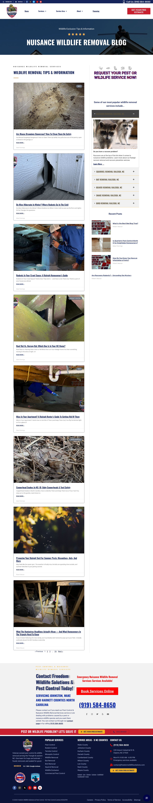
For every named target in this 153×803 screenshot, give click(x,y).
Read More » (20, 142)
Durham (94, 774)
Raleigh (80, 774)
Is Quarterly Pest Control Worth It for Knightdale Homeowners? (125, 242)
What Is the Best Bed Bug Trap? (125, 223)
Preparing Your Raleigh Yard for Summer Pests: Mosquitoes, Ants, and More (46, 559)
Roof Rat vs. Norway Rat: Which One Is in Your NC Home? (40, 346)
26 (56, 651)
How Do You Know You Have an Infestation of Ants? (125, 259)
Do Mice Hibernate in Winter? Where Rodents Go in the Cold (42, 204)
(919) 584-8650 (56, 723)
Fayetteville (81, 776)
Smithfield (100, 774)
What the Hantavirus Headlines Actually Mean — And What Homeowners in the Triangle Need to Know (48, 633)
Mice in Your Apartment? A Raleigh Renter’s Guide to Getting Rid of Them (48, 416)
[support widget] (146, 798)
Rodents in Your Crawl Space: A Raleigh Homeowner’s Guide (42, 275)
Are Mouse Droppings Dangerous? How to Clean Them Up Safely (43, 134)
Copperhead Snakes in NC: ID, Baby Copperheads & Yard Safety (43, 487)
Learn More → (98, 164)
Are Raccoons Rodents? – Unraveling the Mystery (111, 275)
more (87, 776)
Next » (60, 651)
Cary (84, 774)
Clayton (88, 774)
